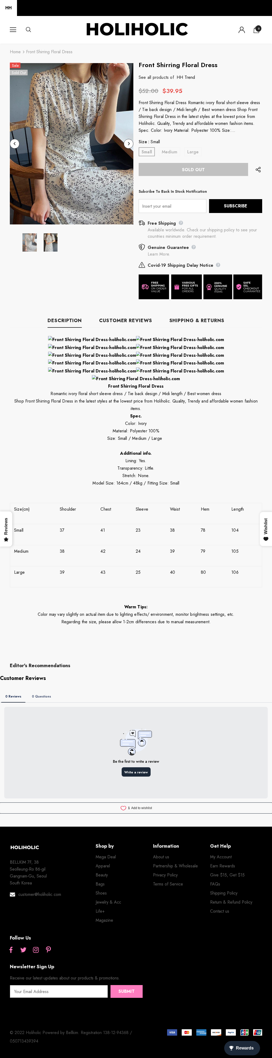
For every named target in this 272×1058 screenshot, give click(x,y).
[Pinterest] (48, 950)
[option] (71, 143)
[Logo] (137, 29)
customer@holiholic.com (39, 894)
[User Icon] (242, 30)
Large (193, 152)
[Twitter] (23, 950)
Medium (169, 152)
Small (147, 152)
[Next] (128, 144)
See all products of (156, 77)
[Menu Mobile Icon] (13, 30)
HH (8, 8)
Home (15, 52)
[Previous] (14, 144)
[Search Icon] (34, 29)
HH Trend (186, 77)
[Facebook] (11, 950)
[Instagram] (36, 950)
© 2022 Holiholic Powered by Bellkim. (45, 1033)
